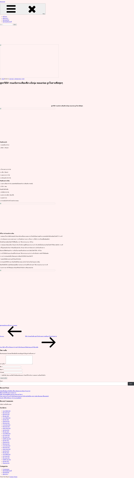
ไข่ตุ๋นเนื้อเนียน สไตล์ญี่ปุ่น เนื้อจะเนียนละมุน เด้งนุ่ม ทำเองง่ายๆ (15, 391)
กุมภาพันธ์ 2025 (6, 418)
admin (3, 78)
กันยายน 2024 (6, 421)
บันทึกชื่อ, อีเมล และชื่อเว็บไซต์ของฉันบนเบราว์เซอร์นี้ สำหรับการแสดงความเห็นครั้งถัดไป (23, 375)
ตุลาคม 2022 (6, 461)
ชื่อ (1, 366)
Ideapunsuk (2, 1)
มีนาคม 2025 (6, 416)
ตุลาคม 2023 (6, 440)
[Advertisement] (67, 34)
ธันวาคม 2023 (6, 437)
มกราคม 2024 (6, 435)
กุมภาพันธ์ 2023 (6, 454)
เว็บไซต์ (2, 372)
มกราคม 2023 (6, 456)
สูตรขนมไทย (6, 20)
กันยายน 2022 (6, 463)
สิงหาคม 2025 (6, 414)
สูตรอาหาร (5, 18)
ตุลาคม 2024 (6, 419)
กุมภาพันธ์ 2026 (6, 411)
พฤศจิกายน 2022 (7, 459)
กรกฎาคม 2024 (6, 424)
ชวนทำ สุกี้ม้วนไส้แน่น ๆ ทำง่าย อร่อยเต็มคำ (10, 398)
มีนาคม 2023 (6, 452)
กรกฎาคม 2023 (6, 445)
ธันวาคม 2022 (6, 457)
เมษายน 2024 (6, 430)
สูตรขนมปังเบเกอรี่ (7, 21)
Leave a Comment (13, 325)
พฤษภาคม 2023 (6, 449)
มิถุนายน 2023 (6, 447)
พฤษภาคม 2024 (6, 428)
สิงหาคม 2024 (6, 423)
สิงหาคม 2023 (6, 444)
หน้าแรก (5, 16)
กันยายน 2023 (6, 442)
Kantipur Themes (13, 476)
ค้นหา (1, 381)
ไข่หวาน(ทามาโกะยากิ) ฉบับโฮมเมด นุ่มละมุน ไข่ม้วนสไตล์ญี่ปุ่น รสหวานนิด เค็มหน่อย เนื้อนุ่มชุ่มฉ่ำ (24, 396)
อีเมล (1, 369)
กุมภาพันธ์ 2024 (6, 433)
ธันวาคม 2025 (6, 412)
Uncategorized (6, 469)
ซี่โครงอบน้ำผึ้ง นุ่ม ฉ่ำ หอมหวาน (8, 392)
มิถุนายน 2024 (6, 426)
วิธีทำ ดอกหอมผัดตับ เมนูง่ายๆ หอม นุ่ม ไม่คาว (11, 394)
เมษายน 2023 (6, 451)
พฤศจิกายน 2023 (7, 438)
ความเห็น (3, 363)
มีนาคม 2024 (6, 431)
